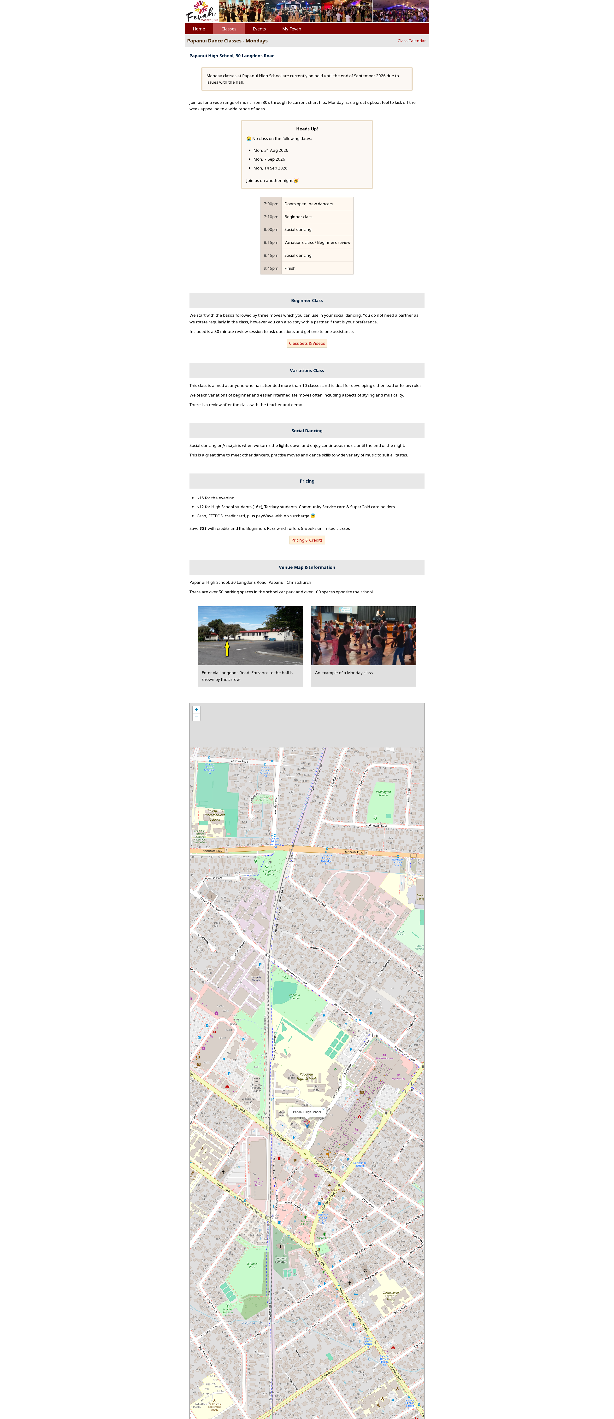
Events (259, 29)
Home (199, 29)
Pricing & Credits (307, 540)
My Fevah (291, 29)
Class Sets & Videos (307, 343)
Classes (228, 29)
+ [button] (196, 710)
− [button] (196, 717)
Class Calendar (412, 40)
